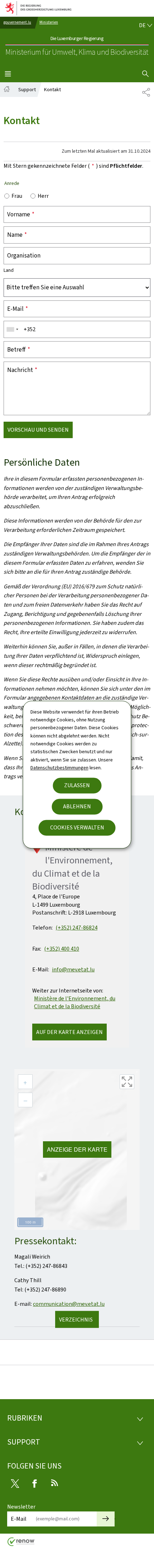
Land (9, 270)
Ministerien (48, 22)
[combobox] (12, 329)
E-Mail (19, 1519)
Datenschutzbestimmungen (59, 768)
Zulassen (77, 785)
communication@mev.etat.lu (69, 1304)
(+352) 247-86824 (76, 927)
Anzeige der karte (77, 1149)
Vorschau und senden (38, 429)
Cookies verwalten (77, 827)
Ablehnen (77, 806)
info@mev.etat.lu (73, 969)
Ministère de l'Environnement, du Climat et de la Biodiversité (74, 1002)
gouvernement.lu (17, 22)
